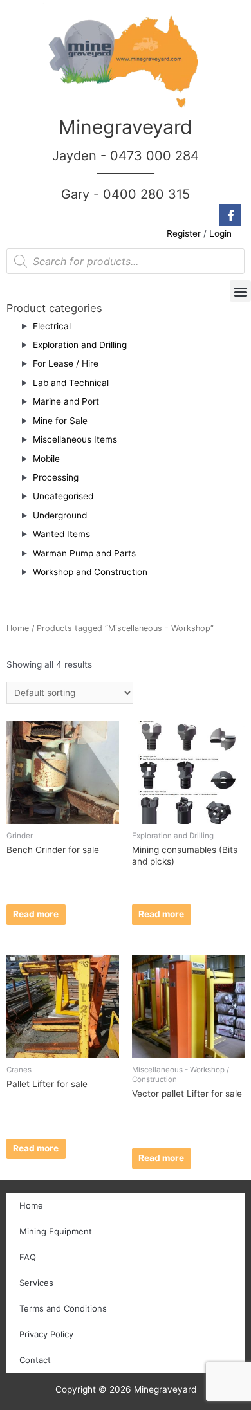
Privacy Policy (46, 1334)
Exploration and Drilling (80, 345)
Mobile (46, 458)
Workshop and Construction (90, 572)
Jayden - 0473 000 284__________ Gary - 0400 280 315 (125, 175)
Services (36, 1282)
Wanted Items (61, 534)
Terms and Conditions (63, 1308)
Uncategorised (63, 496)
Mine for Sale (60, 421)
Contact (35, 1360)
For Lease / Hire (65, 363)
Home (17, 628)
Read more (36, 914)
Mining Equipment (55, 1231)
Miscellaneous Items (75, 439)
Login (220, 233)
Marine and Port (66, 401)
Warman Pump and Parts (84, 553)
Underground (60, 515)
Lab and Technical (71, 383)
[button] (240, 291)
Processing (56, 477)
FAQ (27, 1257)
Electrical (52, 326)
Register (184, 233)
